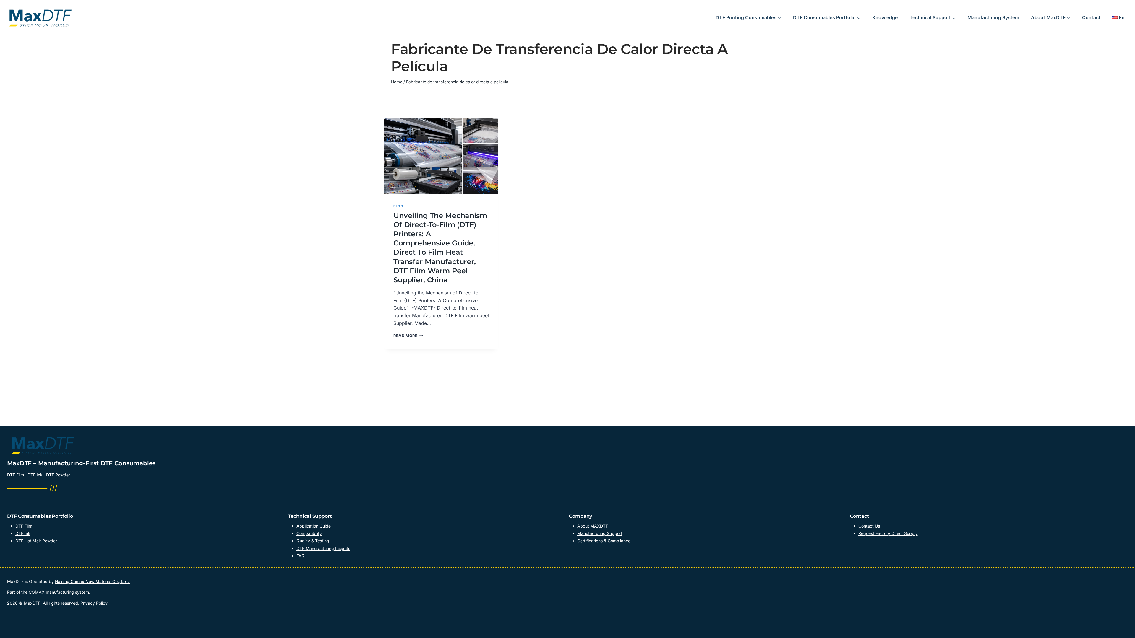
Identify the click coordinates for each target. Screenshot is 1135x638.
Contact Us (869, 525)
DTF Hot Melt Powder (36, 540)
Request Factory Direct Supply (888, 533)
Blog (398, 206)
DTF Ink (22, 533)
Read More (408, 335)
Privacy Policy (94, 603)
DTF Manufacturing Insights (323, 548)
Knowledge (885, 17)
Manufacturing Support (599, 533)
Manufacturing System (993, 17)
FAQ (300, 555)
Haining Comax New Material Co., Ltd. (92, 581)
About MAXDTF (592, 525)
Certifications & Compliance (603, 540)
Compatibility (309, 533)
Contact (1091, 17)
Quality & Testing (312, 540)
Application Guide (313, 525)
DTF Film (23, 525)
